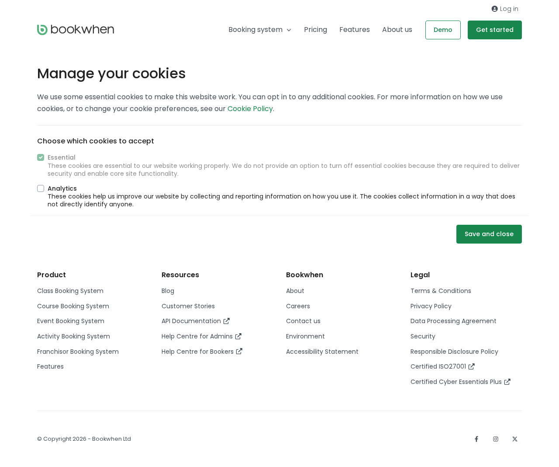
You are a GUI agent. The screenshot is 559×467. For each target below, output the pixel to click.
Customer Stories (188, 306)
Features (354, 29)
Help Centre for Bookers (198, 351)
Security (423, 336)
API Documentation (192, 321)
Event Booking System (70, 321)
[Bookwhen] (75, 30)
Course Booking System (73, 306)
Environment (305, 336)
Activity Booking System (73, 336)
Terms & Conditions (441, 290)
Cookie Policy (250, 109)
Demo (443, 29)
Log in (508, 8)
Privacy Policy (431, 306)
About (295, 290)
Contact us (303, 321)
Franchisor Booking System (78, 351)
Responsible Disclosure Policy (454, 351)
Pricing (315, 29)
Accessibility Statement (322, 351)
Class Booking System (70, 290)
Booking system (255, 29)
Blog (168, 290)
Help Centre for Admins (198, 336)
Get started (495, 29)
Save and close (489, 234)
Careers (298, 306)
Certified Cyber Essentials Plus (457, 381)
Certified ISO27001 (439, 366)
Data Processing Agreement (454, 321)
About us (397, 29)
